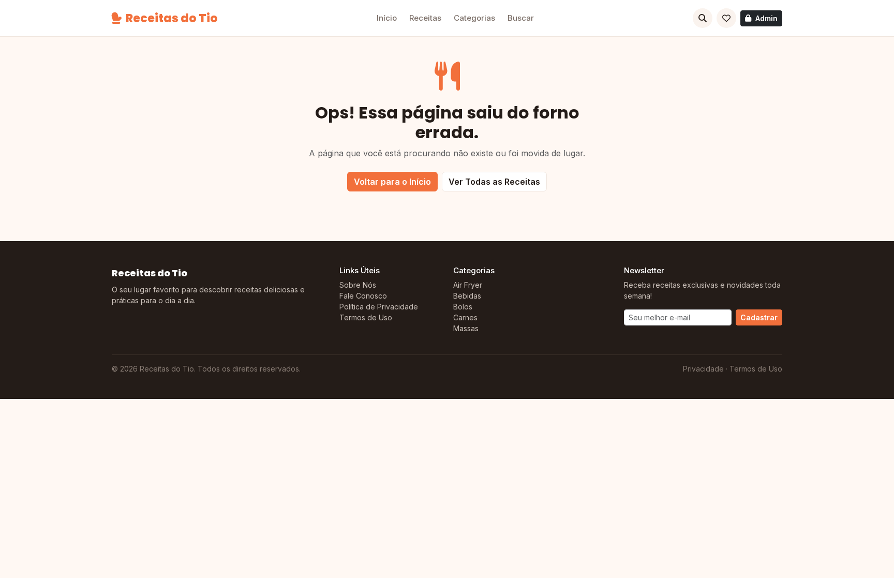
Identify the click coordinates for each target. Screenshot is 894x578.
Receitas (425, 18)
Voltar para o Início (392, 181)
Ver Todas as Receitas (494, 181)
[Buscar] (702, 18)
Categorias (474, 18)
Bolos (462, 306)
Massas (466, 328)
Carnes (465, 317)
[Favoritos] (726, 18)
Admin (766, 18)
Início (387, 18)
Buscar (521, 18)
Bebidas (467, 295)
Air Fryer (467, 284)
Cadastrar (759, 317)
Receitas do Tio (172, 18)
